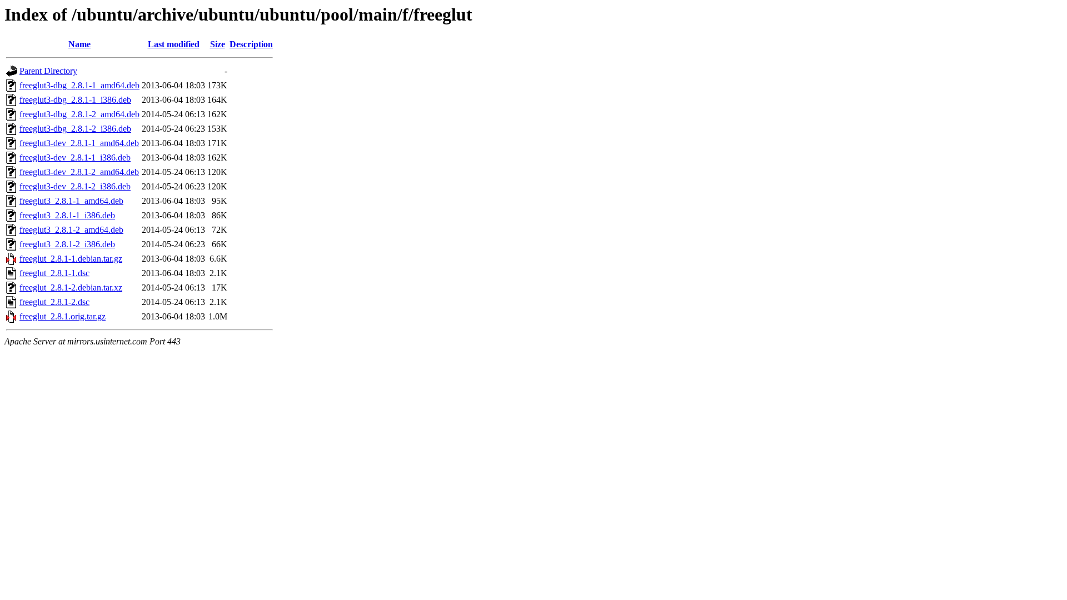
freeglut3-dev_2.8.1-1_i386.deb (75, 157)
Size (217, 44)
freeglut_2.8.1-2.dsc (54, 302)
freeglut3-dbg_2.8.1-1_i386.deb (75, 99)
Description (251, 44)
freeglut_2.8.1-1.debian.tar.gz (70, 258)
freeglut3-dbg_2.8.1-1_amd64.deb (79, 85)
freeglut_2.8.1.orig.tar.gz (62, 316)
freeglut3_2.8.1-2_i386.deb (67, 244)
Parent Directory (48, 71)
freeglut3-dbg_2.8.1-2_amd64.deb (79, 114)
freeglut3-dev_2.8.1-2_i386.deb (75, 186)
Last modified (174, 44)
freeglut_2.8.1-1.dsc (54, 273)
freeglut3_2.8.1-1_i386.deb (67, 215)
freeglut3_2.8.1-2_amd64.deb (71, 229)
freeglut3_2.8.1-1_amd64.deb (71, 201)
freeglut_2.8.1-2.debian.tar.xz (70, 287)
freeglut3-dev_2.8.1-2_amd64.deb (79, 172)
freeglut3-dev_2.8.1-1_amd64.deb (79, 143)
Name (79, 44)
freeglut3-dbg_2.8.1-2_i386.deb (75, 128)
